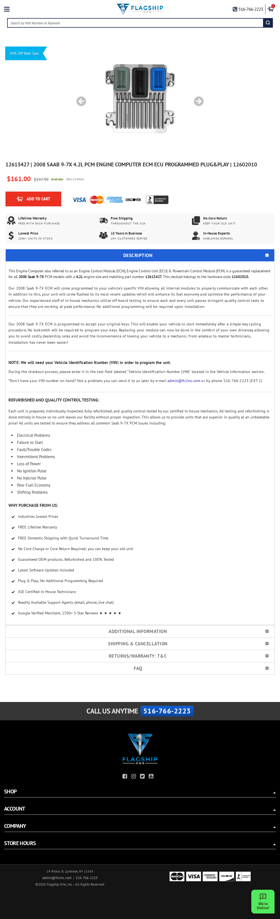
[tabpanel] (140, 98)
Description (138, 255)
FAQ (138, 668)
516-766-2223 (250, 9)
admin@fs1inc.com (183, 380)
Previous (79, 98)
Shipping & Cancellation (138, 644)
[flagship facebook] (125, 777)
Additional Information (138, 631)
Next (197, 98)
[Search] (268, 22)
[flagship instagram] (134, 777)
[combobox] (136, 23)
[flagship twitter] (143, 777)
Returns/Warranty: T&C (138, 656)
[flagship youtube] (152, 777)
